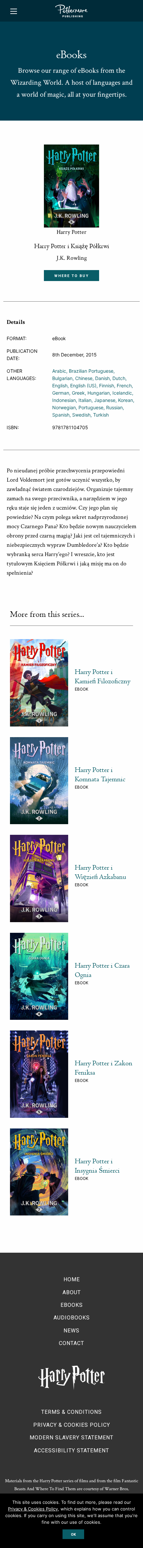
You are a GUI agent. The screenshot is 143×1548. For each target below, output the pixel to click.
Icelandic (122, 393)
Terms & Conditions (71, 1412)
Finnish (106, 385)
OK (73, 1534)
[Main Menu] (13, 11)
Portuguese (90, 407)
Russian (114, 407)
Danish (102, 378)
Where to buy (71, 276)
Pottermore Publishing (71, 11)
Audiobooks (72, 1317)
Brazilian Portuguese (91, 371)
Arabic (59, 371)
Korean (125, 400)
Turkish (101, 415)
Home (72, 1279)
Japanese (104, 400)
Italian (84, 400)
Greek (78, 393)
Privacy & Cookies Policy (71, 1425)
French (124, 385)
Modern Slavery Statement (71, 1437)
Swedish (81, 415)
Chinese (83, 378)
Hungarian (98, 393)
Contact (71, 1343)
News (71, 1330)
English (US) (83, 385)
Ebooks (72, 1305)
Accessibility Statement (71, 1450)
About (72, 1292)
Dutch (118, 378)
